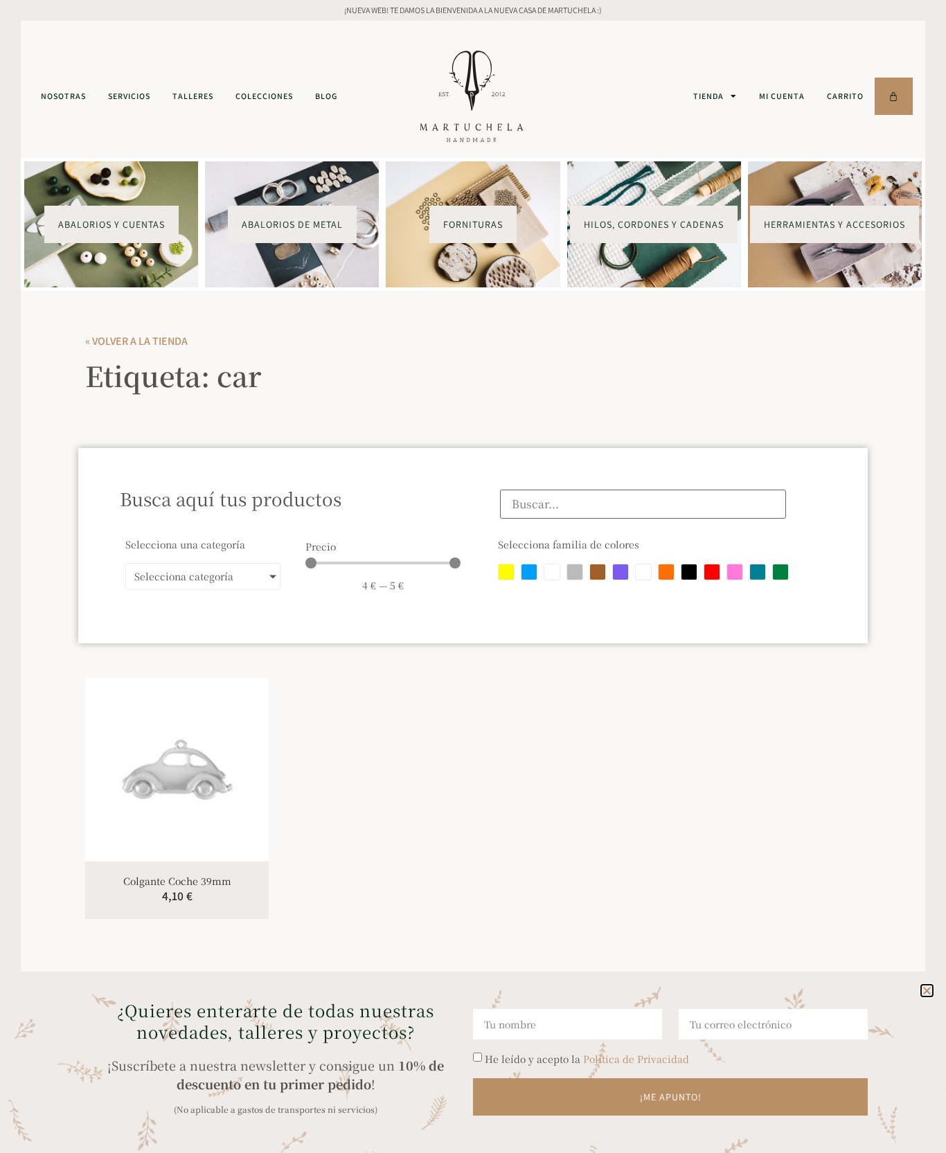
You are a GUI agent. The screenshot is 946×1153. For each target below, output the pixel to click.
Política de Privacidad (636, 1059)
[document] (473, 576)
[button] (927, 990)
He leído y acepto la (587, 1059)
